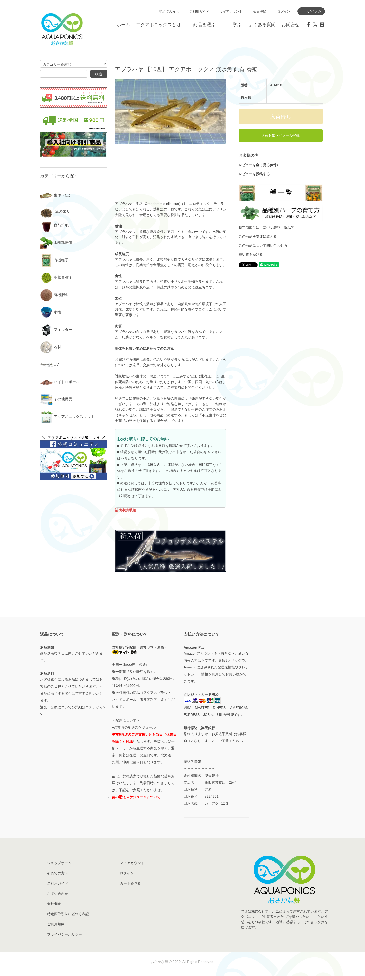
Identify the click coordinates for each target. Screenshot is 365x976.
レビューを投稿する (254, 174)
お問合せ (290, 24)
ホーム (123, 24)
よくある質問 (262, 24)
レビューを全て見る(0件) (258, 165)
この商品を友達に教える (258, 236)
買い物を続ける (251, 254)
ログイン (283, 11)
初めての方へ (169, 11)
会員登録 (259, 11)
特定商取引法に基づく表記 (68, 914)
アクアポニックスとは (158, 24)
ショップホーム (59, 863)
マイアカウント (231, 11)
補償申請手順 (125, 510)
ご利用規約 (56, 924)
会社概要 (54, 904)
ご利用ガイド (199, 11)
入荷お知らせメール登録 (280, 135)
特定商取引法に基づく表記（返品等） (268, 228)
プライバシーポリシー (64, 934)
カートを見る (130, 883)
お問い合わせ (57, 894)
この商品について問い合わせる (263, 245)
